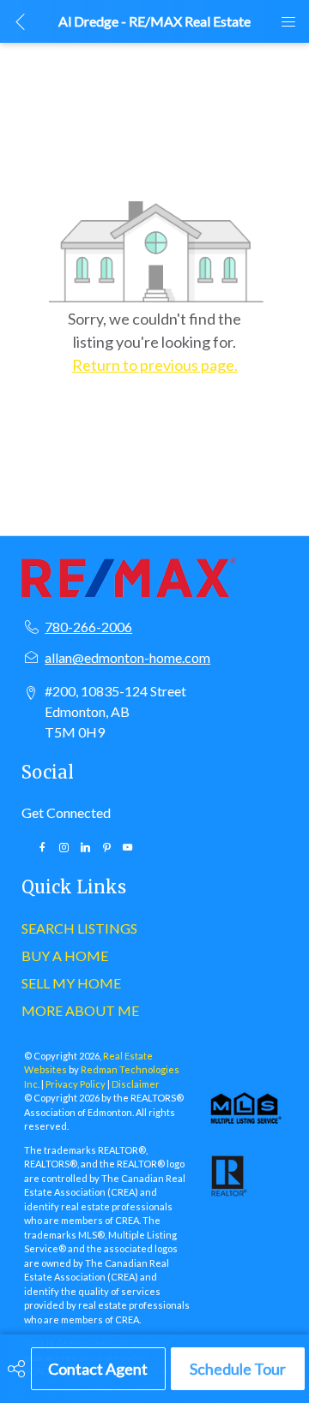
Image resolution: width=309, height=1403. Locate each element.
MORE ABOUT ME (80, 1010)
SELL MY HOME (71, 983)
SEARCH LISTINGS (79, 928)
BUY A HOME (64, 955)
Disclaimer (136, 1084)
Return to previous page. (155, 364)
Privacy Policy (75, 1084)
